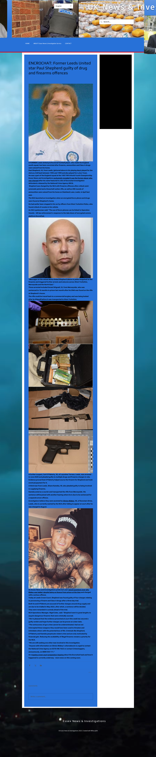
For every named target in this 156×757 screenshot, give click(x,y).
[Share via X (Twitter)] (35, 670)
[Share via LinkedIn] (41, 670)
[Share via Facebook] (30, 670)
